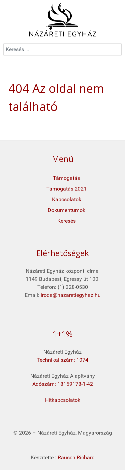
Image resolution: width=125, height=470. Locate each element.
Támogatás (66, 178)
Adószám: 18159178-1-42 (62, 384)
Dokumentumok (66, 210)
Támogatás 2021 (66, 189)
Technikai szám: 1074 (62, 360)
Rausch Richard (76, 457)
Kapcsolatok (66, 199)
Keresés (66, 221)
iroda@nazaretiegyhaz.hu (71, 295)
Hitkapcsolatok (62, 400)
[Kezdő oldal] (62, 19)
